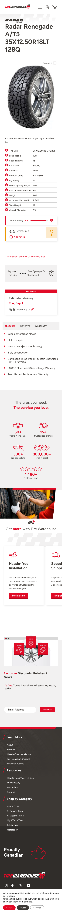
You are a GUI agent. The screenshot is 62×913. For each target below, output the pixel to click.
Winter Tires (13, 806)
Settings (37, 908)
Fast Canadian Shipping (18, 758)
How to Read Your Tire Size (20, 777)
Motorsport (12, 829)
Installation (18, 595)
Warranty (41, 326)
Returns (11, 792)
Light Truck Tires (15, 820)
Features (10, 326)
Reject (23, 908)
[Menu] (40, 7)
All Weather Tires (15, 815)
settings (28, 901)
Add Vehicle (19, 237)
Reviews (11, 749)
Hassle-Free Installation (19, 754)
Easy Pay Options (15, 763)
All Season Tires (15, 811)
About (10, 744)
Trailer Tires (12, 824)
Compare (47, 63)
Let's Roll (47, 710)
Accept (9, 908)
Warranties (12, 787)
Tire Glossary (13, 782)
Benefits (25, 326)
